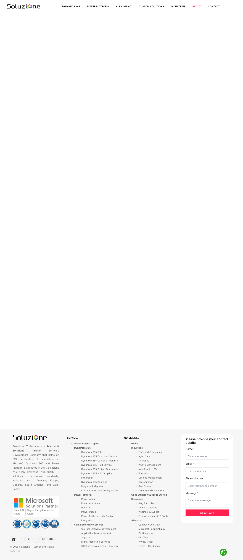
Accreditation (145, 481)
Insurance (143, 460)
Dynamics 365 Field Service (96, 464)
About (196, 6)
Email (190, 463)
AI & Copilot (124, 6)
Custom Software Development (98, 528)
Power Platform (98, 6)
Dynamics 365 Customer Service (99, 456)
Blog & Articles (146, 503)
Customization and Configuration (99, 490)
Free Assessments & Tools (153, 516)
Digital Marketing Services (95, 541)
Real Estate (144, 486)
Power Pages (88, 511)
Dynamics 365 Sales (92, 452)
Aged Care (144, 456)
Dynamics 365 (71, 6)
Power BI (86, 507)
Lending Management (150, 477)
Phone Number (194, 478)
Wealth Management (149, 464)
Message (192, 493)
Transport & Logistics (150, 452)
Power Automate (90, 503)
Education (143, 473)
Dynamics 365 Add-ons (94, 481)
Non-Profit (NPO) (148, 469)
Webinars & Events (148, 511)
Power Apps (88, 499)
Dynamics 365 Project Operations (99, 469)
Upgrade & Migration (92, 486)
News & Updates (147, 507)
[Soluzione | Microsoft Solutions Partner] (24, 6)
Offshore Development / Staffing (99, 546)
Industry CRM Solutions (151, 490)
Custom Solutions (151, 6)
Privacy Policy (145, 541)
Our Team (143, 537)
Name (190, 448)
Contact (214, 6)
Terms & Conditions (149, 546)
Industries (178, 6)
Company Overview (149, 524)
